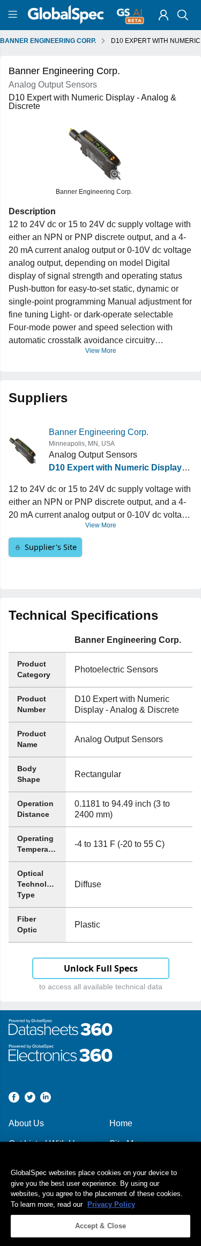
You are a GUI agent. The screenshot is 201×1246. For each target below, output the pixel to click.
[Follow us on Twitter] (30, 1099)
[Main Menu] (14, 15)
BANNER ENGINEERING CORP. (48, 41)
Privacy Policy (111, 1204)
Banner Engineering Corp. (98, 432)
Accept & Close (100, 1226)
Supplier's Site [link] (51, 547)
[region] (100, 1194)
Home (120, 1123)
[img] (163, 15)
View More (100, 350)
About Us (26, 1123)
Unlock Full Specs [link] (101, 968)
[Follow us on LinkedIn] (45, 1099)
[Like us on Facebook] (14, 1099)
